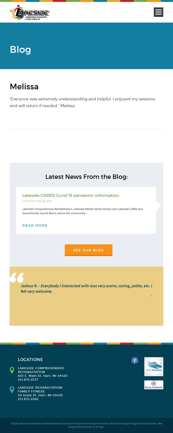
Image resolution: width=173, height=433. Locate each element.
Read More (35, 225)
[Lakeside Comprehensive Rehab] (30, 12)
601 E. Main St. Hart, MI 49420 (43, 376)
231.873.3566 (28, 399)
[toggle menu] (158, 12)
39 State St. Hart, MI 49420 (40, 395)
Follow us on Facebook (134, 360)
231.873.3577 (28, 379)
